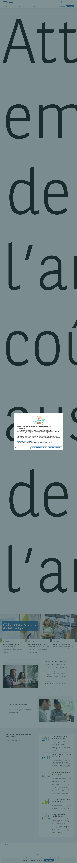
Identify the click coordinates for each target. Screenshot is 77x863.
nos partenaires (39, 440)
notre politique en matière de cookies (24, 441)
